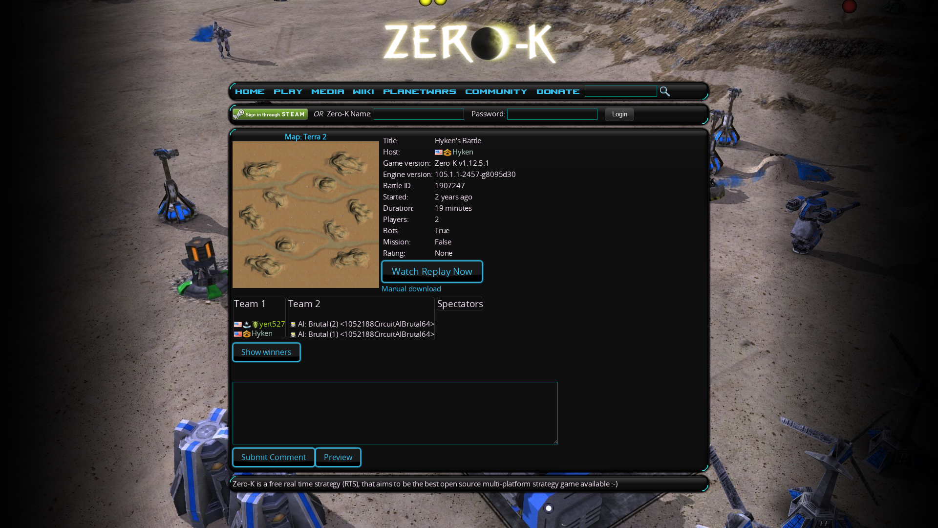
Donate (558, 91)
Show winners (266, 352)
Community (496, 91)
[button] (619, 114)
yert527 (272, 324)
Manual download (411, 288)
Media (327, 91)
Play (288, 91)
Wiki (363, 91)
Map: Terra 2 (306, 136)
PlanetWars (419, 91)
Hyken (462, 151)
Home (250, 91)
